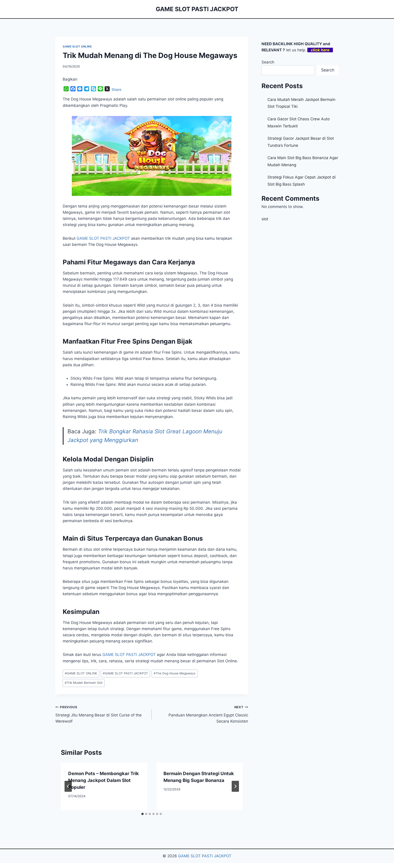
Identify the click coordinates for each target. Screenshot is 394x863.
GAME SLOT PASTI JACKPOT (125, 673)
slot (265, 219)
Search (268, 62)
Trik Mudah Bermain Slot (84, 682)
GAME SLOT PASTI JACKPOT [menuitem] (103, 238)
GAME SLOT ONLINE (77, 46)
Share (116, 89)
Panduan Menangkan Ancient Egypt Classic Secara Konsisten (208, 714)
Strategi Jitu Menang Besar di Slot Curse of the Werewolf (98, 714)
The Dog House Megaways (174, 673)
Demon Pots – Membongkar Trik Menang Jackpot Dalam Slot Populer (103, 780)
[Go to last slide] (68, 786)
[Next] (235, 786)
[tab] (142, 814)
